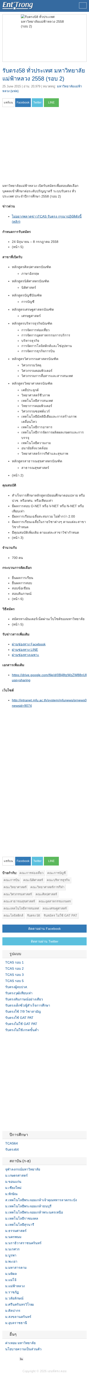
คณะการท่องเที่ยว (31, 873)
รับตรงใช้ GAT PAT (19, 1018)
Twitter (10, 1359)
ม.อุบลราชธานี (16, 1323)
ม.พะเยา (11, 1261)
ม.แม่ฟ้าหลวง (15, 1286)
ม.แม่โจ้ (10, 1280)
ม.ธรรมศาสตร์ (16, 1231)
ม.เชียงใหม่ (13, 1188)
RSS (16, 1359)
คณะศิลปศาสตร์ (46, 894)
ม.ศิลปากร (12, 1310)
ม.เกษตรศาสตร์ (16, 1175)
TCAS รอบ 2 (14, 968)
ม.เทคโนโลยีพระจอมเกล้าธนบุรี (28, 1206)
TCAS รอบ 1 (14, 962)
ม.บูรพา (10, 1255)
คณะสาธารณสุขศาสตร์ (19, 901)
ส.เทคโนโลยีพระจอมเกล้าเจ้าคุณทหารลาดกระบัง (41, 1200)
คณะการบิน (11, 880)
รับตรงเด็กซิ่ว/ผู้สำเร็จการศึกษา (27, 1005)
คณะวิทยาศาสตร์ (15, 887)
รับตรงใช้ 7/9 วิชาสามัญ (23, 1011)
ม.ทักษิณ (11, 1194)
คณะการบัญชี (56, 873)
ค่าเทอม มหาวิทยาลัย (20, 1343)
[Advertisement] (42, 147)
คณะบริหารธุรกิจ (58, 880)
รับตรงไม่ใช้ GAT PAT (21, 1024)
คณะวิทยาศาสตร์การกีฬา (47, 887)
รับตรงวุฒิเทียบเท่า (19, 993)
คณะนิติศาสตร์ (33, 880)
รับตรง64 (12, 1149)
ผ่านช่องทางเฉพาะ (25, 655)
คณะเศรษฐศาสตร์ (55, 908)
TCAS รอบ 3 (14, 975)
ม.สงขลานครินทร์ (18, 1317)
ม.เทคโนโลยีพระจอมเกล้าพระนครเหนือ (34, 1212)
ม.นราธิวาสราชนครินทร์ (23, 1243)
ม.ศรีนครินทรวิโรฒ (19, 1304)
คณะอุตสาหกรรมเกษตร (55, 901)
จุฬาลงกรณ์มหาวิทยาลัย (22, 1169)
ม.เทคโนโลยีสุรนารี (19, 1224)
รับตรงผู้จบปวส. (16, 987)
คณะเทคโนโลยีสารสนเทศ (21, 908)
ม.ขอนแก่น (13, 1181)
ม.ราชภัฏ (12, 1292)
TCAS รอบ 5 (14, 981)
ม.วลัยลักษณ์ (14, 1298)
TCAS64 (11, 1143)
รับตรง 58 (33, 915)
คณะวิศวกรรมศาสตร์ (18, 894)
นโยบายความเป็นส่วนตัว (23, 1349)
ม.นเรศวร (12, 1249)
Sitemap (21, 1359)
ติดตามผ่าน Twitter (44, 941)
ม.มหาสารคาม (16, 1267)
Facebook (4, 1359)
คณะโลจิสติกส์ (13, 915)
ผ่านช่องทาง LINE (25, 650)
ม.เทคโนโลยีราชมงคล (21, 1218)
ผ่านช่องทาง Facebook (29, 644)
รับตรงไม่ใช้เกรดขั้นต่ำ (22, 1030)
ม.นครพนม (13, 1237)
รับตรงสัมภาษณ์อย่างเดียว (24, 999)
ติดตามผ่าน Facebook (44, 928)
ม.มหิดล (11, 1274)
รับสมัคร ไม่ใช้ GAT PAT (60, 915)
